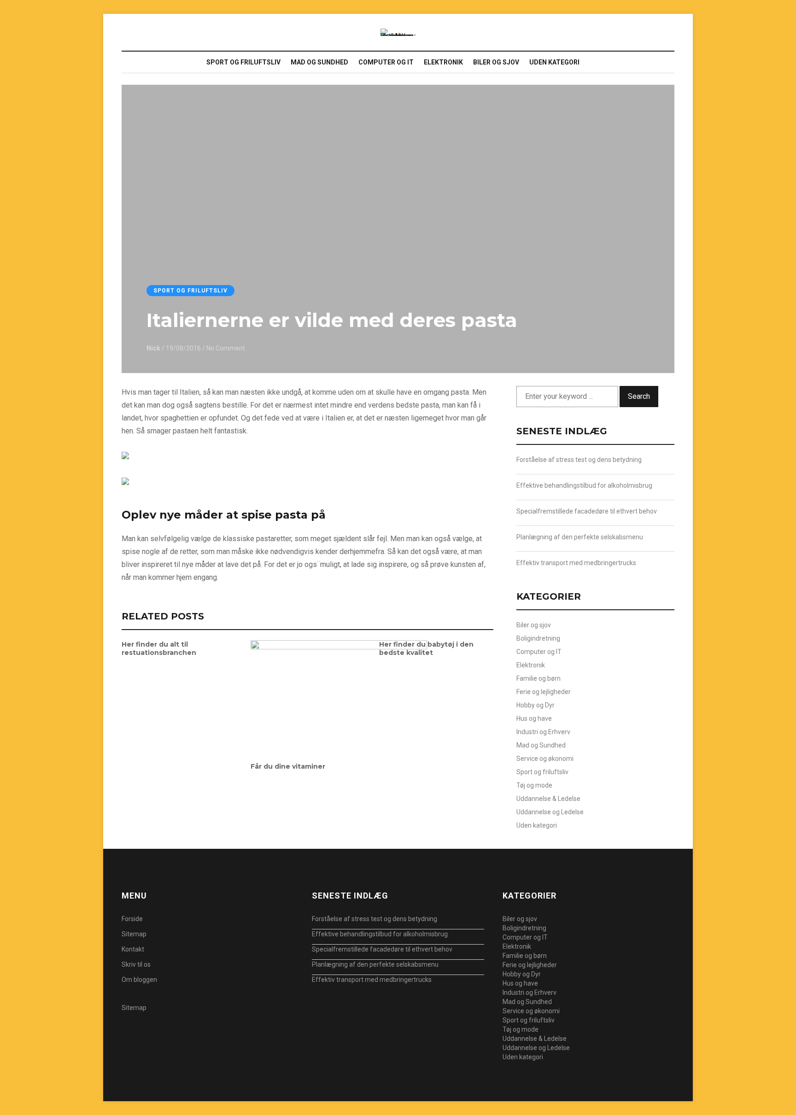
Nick (153, 348)
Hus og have (534, 718)
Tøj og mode (534, 785)
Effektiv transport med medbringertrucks (576, 562)
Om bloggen (139, 979)
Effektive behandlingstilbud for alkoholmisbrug (584, 485)
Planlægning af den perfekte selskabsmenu (579, 537)
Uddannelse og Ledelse (550, 812)
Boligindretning (538, 638)
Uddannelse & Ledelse (548, 798)
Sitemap (134, 934)
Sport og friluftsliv (243, 62)
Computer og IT (386, 62)
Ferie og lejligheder (543, 691)
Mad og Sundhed (319, 62)
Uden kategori (554, 62)
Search (639, 396)
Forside (132, 918)
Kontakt (133, 949)
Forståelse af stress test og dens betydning (579, 459)
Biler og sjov (496, 62)
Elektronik (443, 62)
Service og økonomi (545, 758)
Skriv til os (136, 964)
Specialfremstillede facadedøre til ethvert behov (586, 511)
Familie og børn (538, 678)
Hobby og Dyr (535, 705)
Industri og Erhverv (543, 732)
